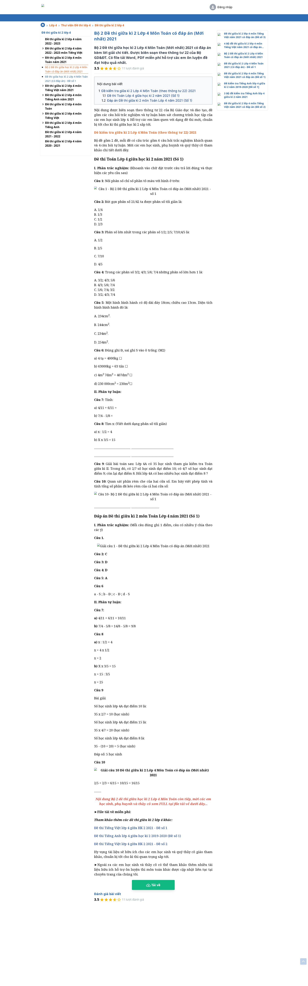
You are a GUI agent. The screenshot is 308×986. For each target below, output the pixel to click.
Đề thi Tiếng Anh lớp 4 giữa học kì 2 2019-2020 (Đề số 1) (137, 836)
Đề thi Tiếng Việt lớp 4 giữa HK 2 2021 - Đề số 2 (130, 844)
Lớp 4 (53, 25)
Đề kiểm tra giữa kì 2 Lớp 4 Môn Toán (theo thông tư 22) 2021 (148, 91)
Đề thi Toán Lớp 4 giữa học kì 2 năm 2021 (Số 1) (143, 96)
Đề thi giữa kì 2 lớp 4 (109, 25)
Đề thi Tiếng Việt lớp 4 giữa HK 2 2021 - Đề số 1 (130, 828)
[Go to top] (303, 961)
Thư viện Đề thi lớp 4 (76, 25)
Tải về (155, 885)
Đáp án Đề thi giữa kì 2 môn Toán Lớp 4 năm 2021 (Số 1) (149, 100)
